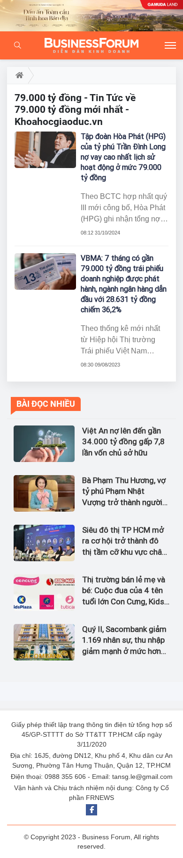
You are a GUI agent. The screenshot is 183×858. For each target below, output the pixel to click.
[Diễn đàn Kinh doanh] (91, 45)
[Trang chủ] (17, 75)
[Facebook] (91, 809)
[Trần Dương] (91, 15)
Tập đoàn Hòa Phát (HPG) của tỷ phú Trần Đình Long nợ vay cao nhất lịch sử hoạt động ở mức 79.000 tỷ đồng (123, 157)
